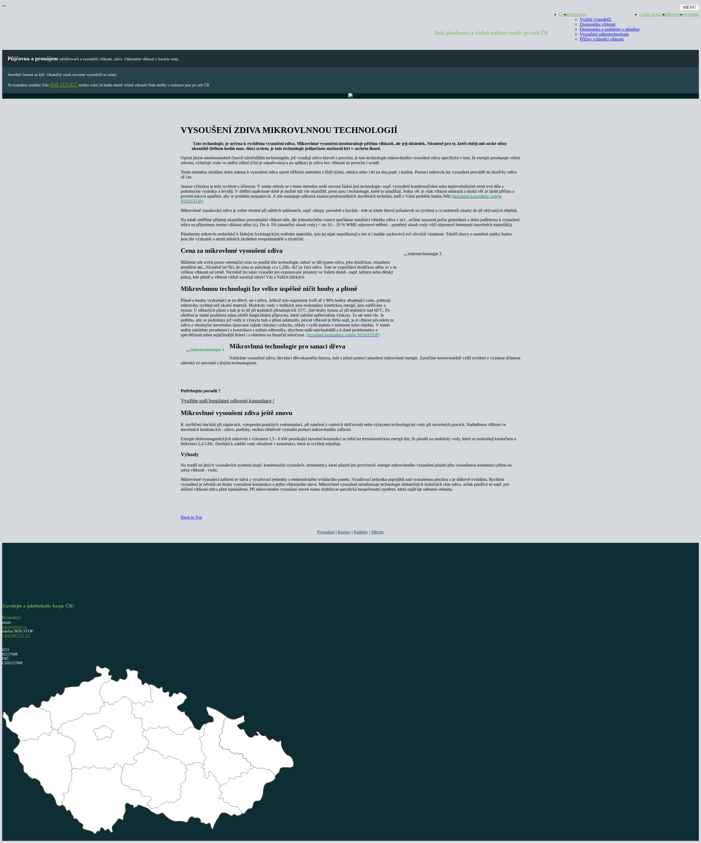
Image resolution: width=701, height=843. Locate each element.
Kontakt (692, 14)
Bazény (344, 532)
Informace (577, 14)
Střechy (377, 532)
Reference (676, 14)
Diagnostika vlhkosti (597, 24)
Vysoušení (326, 532)
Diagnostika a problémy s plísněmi (609, 29)
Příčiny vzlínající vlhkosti (602, 39)
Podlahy (361, 532)
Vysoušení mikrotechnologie (604, 34)
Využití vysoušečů (595, 19)
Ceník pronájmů (653, 14)
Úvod (564, 14)
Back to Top (191, 517)
